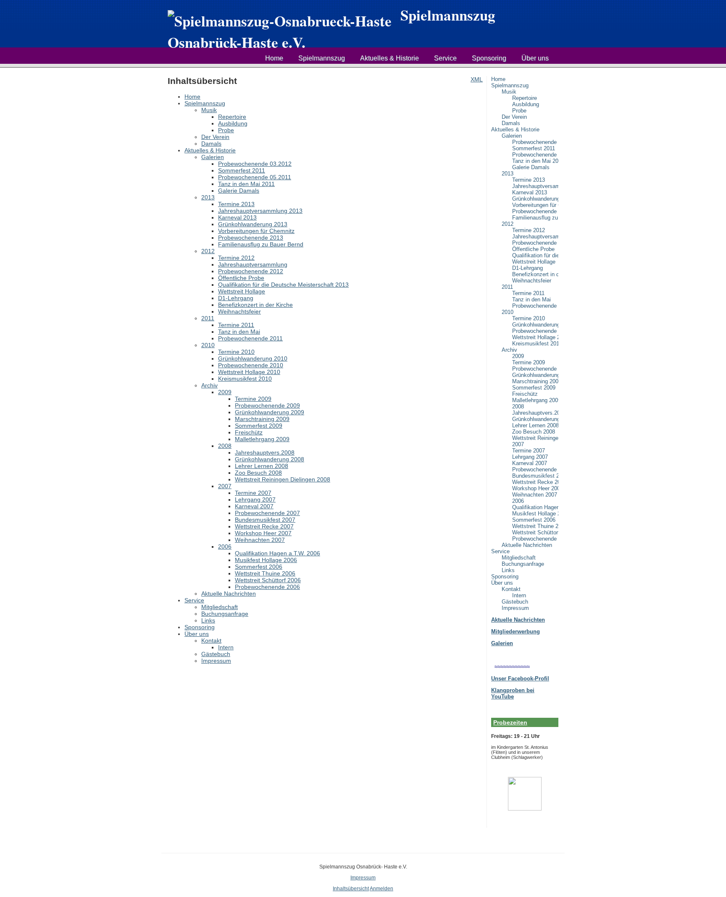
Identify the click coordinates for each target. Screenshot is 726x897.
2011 (507, 287)
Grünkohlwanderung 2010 (535, 325)
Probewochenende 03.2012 (535, 142)
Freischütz (525, 394)
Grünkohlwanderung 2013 (535, 199)
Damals (511, 123)
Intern (519, 595)
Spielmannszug (321, 58)
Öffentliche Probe (533, 249)
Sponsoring (489, 58)
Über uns (535, 58)
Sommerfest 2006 (533, 520)
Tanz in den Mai (531, 299)
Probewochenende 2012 (535, 243)
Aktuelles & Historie (389, 58)
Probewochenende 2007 (535, 469)
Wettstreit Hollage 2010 (535, 337)
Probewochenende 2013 (535, 211)
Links (508, 570)
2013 (507, 173)
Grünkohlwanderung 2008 (535, 419)
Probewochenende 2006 (535, 539)
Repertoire (524, 98)
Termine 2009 (528, 362)
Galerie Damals (531, 167)
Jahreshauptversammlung (535, 236)
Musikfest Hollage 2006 (535, 513)
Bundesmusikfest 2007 (535, 476)
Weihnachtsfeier (531, 280)
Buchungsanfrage (523, 564)
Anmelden (381, 889)
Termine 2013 (528, 180)
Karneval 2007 (529, 463)
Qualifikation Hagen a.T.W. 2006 (535, 507)
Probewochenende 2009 (535, 369)
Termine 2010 (528, 318)
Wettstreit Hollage (533, 262)
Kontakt (511, 589)
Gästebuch (515, 602)
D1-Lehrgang (527, 268)
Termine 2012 (528, 230)
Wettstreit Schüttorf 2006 (535, 532)
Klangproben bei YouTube (512, 693)
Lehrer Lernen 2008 (535, 425)
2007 (518, 444)
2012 (507, 224)
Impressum (515, 608)
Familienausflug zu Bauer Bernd (535, 217)
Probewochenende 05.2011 (535, 155)
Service (445, 58)
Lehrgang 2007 (530, 457)
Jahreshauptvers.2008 (535, 413)
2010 (507, 312)
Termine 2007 (528, 450)
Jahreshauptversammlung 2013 (535, 186)
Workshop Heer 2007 (535, 488)
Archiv (509, 350)
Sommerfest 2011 (533, 148)
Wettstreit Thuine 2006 (535, 526)
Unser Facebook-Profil (520, 678)
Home (274, 58)
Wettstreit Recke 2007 (535, 482)
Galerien (512, 136)
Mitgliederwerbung (515, 631)
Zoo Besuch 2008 (533, 432)
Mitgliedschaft (519, 557)
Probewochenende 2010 (535, 331)
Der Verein (514, 117)
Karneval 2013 (529, 192)
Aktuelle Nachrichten (527, 545)
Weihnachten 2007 (534, 495)
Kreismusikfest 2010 (535, 343)
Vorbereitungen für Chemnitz (535, 205)
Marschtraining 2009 (535, 381)
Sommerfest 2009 (533, 387)
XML (477, 79)
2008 (518, 406)
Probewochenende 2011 (535, 306)
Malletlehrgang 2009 (535, 400)
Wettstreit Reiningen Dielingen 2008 (535, 438)
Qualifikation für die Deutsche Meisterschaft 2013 (535, 255)
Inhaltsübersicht (351, 889)
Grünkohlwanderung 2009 (535, 375)
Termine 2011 (528, 293)
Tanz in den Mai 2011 (535, 161)
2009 (518, 356)
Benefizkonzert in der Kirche (535, 274)
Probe (519, 110)
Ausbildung (525, 104)
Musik (509, 92)
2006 (518, 501)
